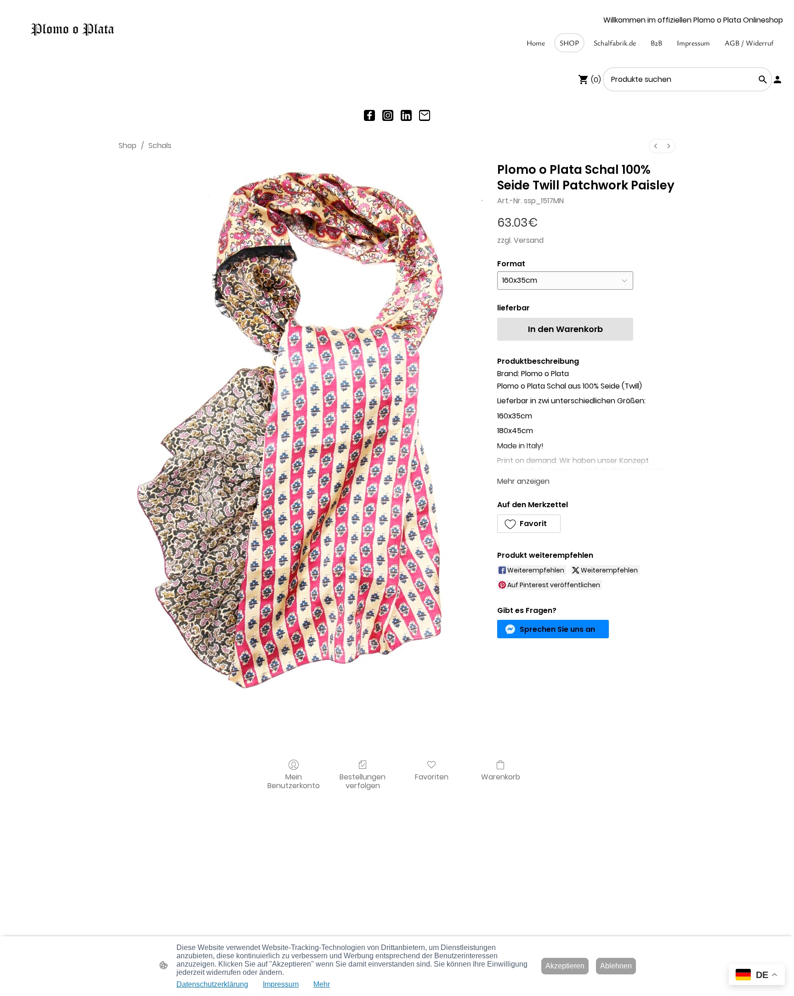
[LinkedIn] (406, 115)
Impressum (281, 984)
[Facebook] (369, 115)
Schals (159, 145)
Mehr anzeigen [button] (523, 481)
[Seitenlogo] (72, 30)
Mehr (321, 984)
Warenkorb (500, 776)
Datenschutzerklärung (212, 984)
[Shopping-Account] (777, 79)
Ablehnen (616, 966)
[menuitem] (655, 146)
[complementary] (757, 975)
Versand (529, 240)
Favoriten (431, 776)
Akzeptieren (564, 966)
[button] (762, 79)
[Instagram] (387, 115)
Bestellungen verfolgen (363, 781)
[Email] (424, 115)
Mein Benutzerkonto (293, 781)
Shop (127, 145)
